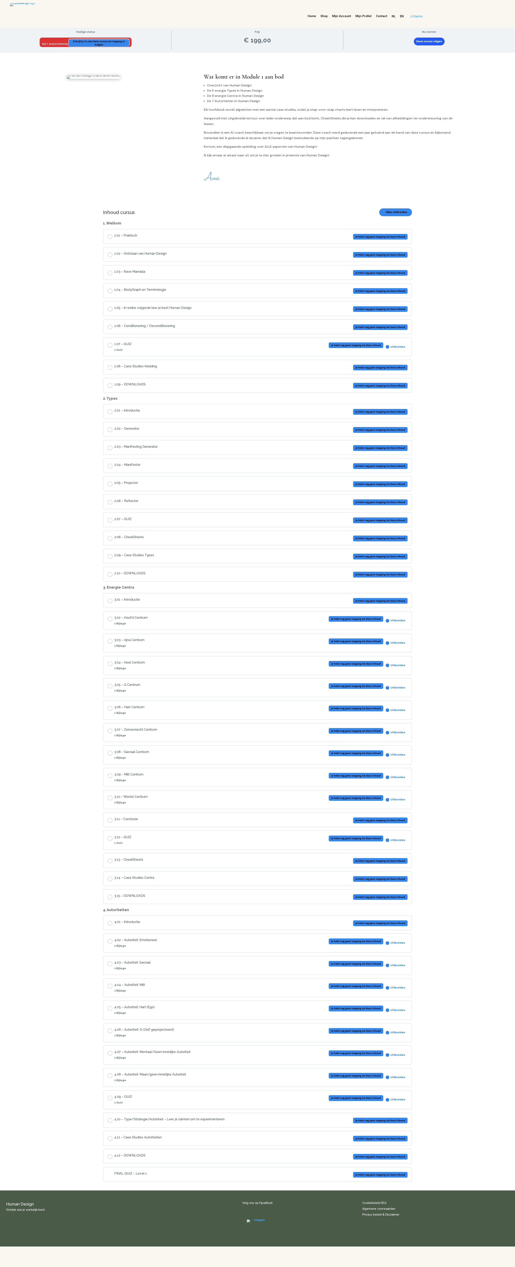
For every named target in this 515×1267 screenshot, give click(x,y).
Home (312, 16)
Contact (381, 16)
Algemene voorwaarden (378, 1208)
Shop (324, 16)
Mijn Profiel (363, 16)
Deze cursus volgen (429, 41)
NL (394, 16)
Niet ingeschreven (55, 44)
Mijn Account (341, 16)
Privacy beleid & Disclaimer (380, 1214)
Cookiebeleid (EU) (374, 1203)
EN (402, 16)
